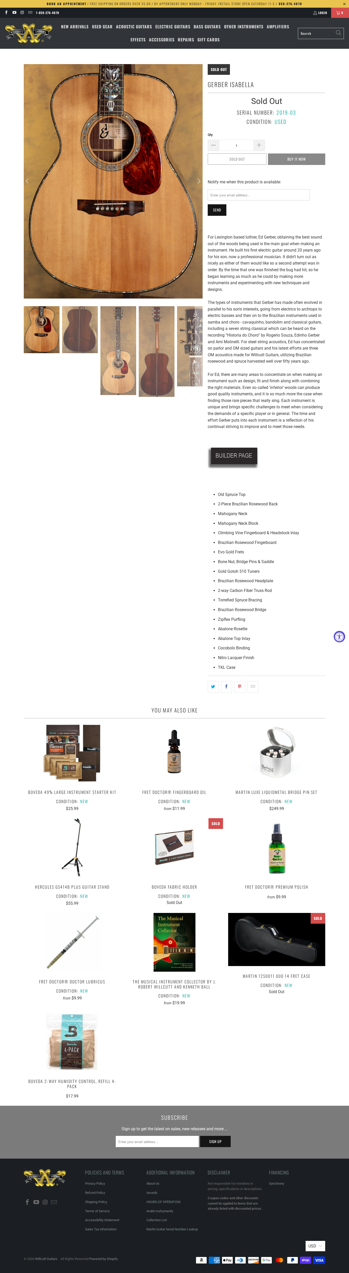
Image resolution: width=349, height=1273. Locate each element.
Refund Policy (95, 1193)
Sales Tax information (101, 1229)
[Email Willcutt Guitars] (30, 12)
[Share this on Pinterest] (239, 687)
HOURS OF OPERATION (163, 1202)
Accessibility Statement (102, 1220)
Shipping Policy (96, 1202)
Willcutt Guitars (46, 1259)
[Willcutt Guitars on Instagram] (22, 12)
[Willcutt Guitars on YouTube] (14, 12)
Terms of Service (97, 1211)
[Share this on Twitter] (213, 687)
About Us (152, 1183)
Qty (210, 135)
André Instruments (159, 1211)
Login (322, 12)
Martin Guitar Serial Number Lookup (172, 1229)
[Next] (199, 181)
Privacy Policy (95, 1183)
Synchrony (276, 1183)
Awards (151, 1193)
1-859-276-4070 (47, 12)
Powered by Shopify (103, 1259)
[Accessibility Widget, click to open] (339, 636)
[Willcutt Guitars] (28, 33)
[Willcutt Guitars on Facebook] (6, 12)
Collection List (156, 1220)
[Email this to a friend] (253, 687)
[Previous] (28, 181)
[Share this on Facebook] (226, 687)
